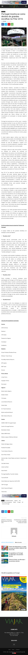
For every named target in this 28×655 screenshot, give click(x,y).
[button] (2, 6)
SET (22, 502)
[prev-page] (2, 566)
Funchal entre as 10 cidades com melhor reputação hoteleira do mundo (20, 521)
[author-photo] (14, 534)
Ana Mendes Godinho (9, 500)
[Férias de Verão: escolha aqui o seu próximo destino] (4, 561)
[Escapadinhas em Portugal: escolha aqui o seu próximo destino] (4, 554)
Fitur (20, 500)
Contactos (18, 649)
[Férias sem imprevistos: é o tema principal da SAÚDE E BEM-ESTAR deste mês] (4, 548)
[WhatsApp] (12, 24)
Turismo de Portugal (5, 503)
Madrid (14, 502)
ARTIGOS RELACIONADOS (7, 542)
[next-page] (4, 566)
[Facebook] (2, 24)
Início (2, 9)
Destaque (6, 9)
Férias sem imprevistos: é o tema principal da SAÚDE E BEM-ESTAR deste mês (18, 548)
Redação (4, 21)
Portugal (18, 502)
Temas (13, 649)
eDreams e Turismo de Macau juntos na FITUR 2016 (6, 521)
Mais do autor (18, 542)
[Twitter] (5, 24)
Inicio (10, 649)
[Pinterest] (9, 24)
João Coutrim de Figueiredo (7, 502)
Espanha (15, 500)
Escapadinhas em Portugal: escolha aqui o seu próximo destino (16, 554)
